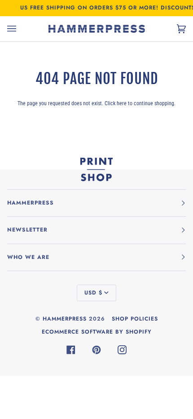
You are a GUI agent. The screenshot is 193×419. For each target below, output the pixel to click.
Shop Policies (135, 319)
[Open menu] (20, 28)
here (122, 103)
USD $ (93, 293)
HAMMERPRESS (65, 319)
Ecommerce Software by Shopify (97, 332)
